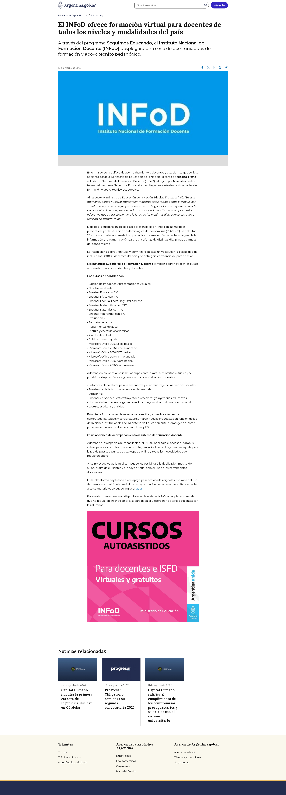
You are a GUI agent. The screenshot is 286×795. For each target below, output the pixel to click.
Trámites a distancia (69, 757)
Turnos (62, 752)
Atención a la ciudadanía (72, 762)
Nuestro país (123, 755)
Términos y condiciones (187, 757)
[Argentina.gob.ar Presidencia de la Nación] (77, 5)
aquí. (139, 488)
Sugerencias (181, 762)
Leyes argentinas (126, 761)
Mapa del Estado (126, 771)
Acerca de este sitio (185, 752)
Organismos (123, 766)
